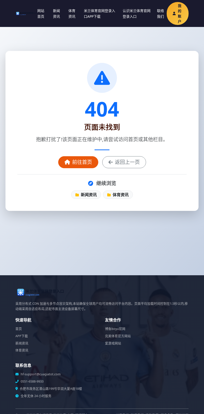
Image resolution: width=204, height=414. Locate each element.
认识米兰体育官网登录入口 (137, 13)
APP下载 (21, 336)
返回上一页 (127, 162)
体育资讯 (71, 13)
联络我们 (160, 13)
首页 (18, 329)
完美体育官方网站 (118, 336)
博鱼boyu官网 (115, 329)
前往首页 (82, 162)
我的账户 (179, 13)
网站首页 (40, 13)
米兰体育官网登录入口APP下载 (99, 13)
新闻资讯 (56, 13)
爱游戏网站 (113, 343)
